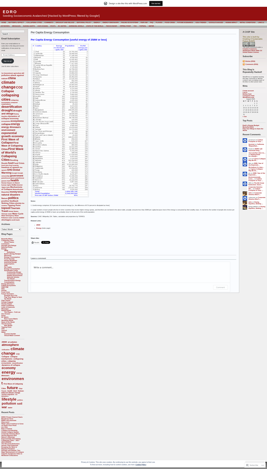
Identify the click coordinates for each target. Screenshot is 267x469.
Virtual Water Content (12, 335)
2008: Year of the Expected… (256, 164)
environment (8, 130)
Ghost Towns (9, 242)
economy (14, 118)
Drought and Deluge (65, 22)
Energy (97, 22)
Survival (251, 144)
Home (3, 22)
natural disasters (10, 194)
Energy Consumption (12, 257)
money (13, 191)
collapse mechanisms (9, 358)
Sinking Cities (8, 203)
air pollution (12, 342)
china (12, 78)
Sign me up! (8, 61)
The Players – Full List (12, 312)
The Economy (111, 26)
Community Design (14, 272)
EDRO (10, 12)
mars (8, 187)
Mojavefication (18, 189)
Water (151, 26)
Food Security (9, 259)
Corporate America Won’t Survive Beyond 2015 (10, 434)
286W (6, 250)
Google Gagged (216, 22)
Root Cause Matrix (11, 319)
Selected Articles (13, 277)
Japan (3, 187)
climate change (8, 84)
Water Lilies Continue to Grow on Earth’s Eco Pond (12, 424)
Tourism (15, 208)
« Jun (245, 116)
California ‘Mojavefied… (256, 145)
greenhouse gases (8, 178)
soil (19, 403)
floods (4, 163)
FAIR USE (144, 22)
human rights (6, 185)
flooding (14, 160)
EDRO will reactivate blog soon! (8, 421)
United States (13, 211)
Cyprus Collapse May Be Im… (257, 159)
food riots (5, 165)
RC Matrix (62, 26)
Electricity (7, 255)
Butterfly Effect (16, 22)
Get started (155, 3)
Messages (16, 26)
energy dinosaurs (11, 127)
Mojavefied (5, 192)
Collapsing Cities (34, 22)
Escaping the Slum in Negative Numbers (9, 448)
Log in (245, 92)
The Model (11, 279)
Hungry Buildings (10, 260)
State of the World (94, 26)
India (14, 185)
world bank (15, 220)
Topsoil (142, 26)
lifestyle (9, 399)
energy (15, 124)
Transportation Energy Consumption (12, 281)
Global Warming (10, 171)
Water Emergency (7, 215)
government (16, 175)
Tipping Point (125, 26)
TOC (135, 26)
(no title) (4, 427)
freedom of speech (10, 167)
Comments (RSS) (251, 64)
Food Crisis (170, 22)
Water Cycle (17, 214)
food (10, 163)
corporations (6, 104)
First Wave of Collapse (10, 141)
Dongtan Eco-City (10, 295)
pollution (9, 403)
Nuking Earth (29, 26)
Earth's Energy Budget (251, 125)
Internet (20, 185)
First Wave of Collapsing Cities (12, 146)
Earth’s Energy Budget (12, 254)
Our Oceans (42, 26)
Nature (4, 198)
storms (18, 203)
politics (13, 198)
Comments (48, 22)
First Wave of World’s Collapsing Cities (12, 154)
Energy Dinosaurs (111, 22)
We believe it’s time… (256, 167)
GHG (9, 169)
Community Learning (15, 274)
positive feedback (9, 201)
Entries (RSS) (250, 61)
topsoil (6, 208)
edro (250, 193)
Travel (4, 211)
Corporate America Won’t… (255, 193)
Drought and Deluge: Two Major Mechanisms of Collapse (12, 451)
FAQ (151, 22)
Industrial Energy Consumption (10, 263)
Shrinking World (76, 26)
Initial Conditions (247, 22)
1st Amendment (7, 73)
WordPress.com (248, 97)
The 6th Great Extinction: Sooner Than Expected (10, 444)
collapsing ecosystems (8, 362)
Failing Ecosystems (129, 22)
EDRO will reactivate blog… (255, 149)
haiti (8, 181)
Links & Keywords (8, 307)
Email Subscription (10, 38)
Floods (159, 22)
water (10, 214)
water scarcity (13, 218)
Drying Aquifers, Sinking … (256, 203)
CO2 (19, 87)
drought (7, 110)
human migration (8, 394)
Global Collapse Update (10, 432)
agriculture (17, 73)
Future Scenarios (185, 22)
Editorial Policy (84, 22)
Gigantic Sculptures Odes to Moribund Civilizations (11, 454)
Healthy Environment (14, 275)
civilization (6, 349)
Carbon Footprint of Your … (256, 140)
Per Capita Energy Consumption (12, 268)
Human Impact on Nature (10, 183)
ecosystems (5, 121)
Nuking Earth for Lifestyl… (254, 155)
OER (6, 265)
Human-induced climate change (12, 392)
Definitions (11, 252)
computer (14, 102)
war (4, 407)
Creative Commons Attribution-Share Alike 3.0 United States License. (252, 50)
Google (14, 173)
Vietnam (4, 214)
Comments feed (248, 95)
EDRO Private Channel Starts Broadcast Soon (12, 418)
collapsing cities (10, 97)
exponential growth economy (12, 134)
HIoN (15, 391)
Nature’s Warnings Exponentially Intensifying (11, 438)
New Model (8, 325)
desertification (11, 106)
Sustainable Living (11, 270)
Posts (52, 26)
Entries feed (247, 94)
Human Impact (231, 22)
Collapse (7, 91)
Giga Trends (201, 22)
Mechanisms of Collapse (11, 188)
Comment (220, 287)
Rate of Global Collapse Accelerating (9, 429)
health (15, 180)
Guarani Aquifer (10, 334)
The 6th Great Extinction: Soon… (256, 183)
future (12, 387)
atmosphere (10, 345)
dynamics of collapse (11, 365)
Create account (248, 90)
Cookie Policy (140, 465)
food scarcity (14, 165)
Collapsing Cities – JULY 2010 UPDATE (10, 441)
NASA (20, 192)
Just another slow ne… (257, 153)
